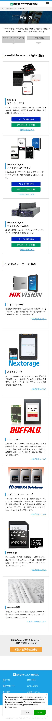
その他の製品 (38, 38)
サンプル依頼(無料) (26, 119)
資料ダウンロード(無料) (26, 125)
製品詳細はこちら (27, 194)
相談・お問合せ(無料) (26, 649)
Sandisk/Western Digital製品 (13, 39)
